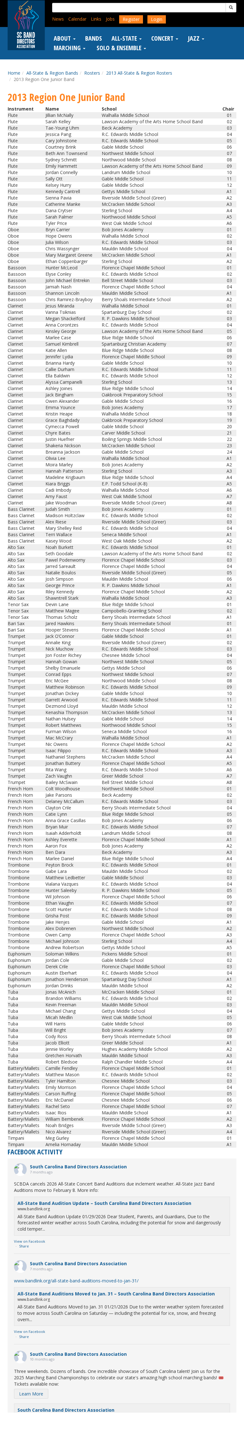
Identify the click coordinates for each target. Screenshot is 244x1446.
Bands (93, 38)
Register (131, 19)
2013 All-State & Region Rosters (139, 73)
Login (156, 19)
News (58, 19)
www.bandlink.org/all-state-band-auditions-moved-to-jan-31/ (76, 1281)
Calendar (77, 19)
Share (24, 1246)
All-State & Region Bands (52, 73)
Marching (68, 48)
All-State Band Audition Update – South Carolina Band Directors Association (104, 1203)
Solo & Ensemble (119, 48)
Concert (163, 38)
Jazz (194, 38)
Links (96, 19)
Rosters (92, 73)
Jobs (110, 19)
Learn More (31, 1394)
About (63, 38)
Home (14, 73)
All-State (125, 38)
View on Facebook (29, 1241)
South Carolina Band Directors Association (78, 1167)
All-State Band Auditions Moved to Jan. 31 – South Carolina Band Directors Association (116, 1294)
